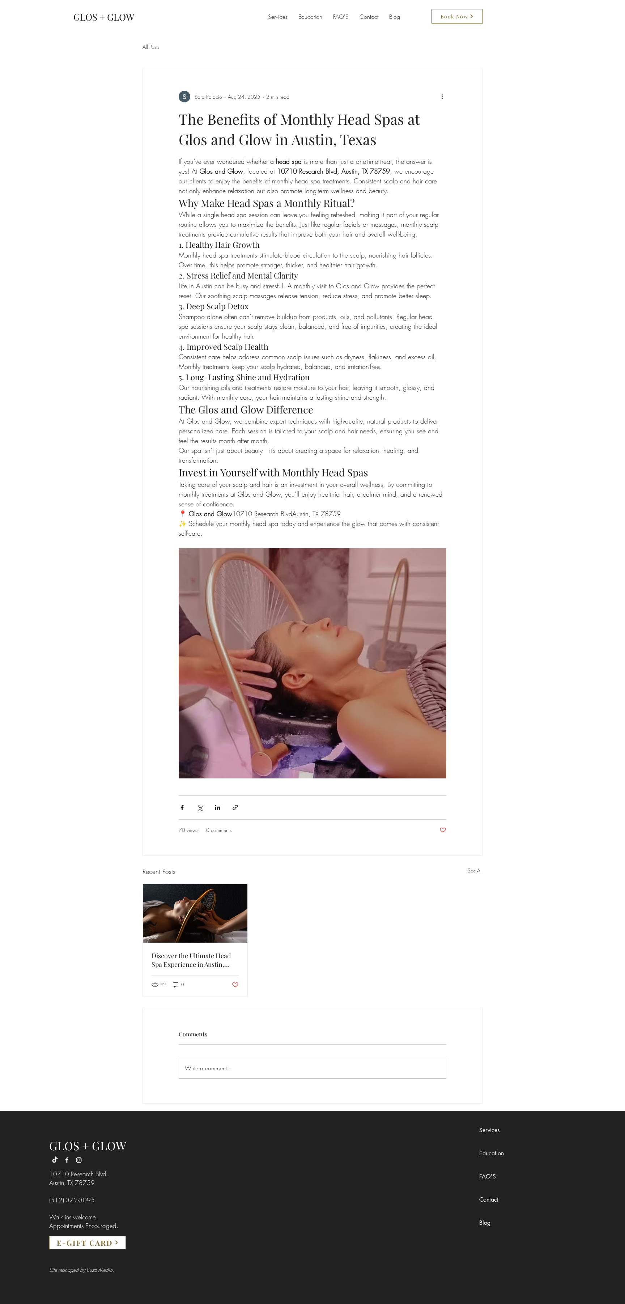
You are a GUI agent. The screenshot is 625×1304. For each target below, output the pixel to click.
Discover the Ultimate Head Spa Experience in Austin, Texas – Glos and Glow (191, 960)
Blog (484, 1223)
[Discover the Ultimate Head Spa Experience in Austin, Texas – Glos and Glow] (195, 913)
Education (491, 1153)
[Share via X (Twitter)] (199, 807)
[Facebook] (67, 1160)
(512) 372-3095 (72, 1200)
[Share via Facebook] (182, 807)
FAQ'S (487, 1176)
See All (475, 870)
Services (489, 1130)
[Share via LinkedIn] (217, 807)
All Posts (151, 46)
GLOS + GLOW (87, 1145)
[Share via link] (235, 807)
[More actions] (442, 96)
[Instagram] (78, 1160)
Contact (488, 1199)
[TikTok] (55, 1160)
